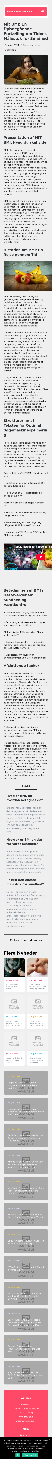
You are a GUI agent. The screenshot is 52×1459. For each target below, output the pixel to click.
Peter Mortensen (32, 45)
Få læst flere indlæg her (26, 940)
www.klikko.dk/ (28, 1421)
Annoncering (26, 1435)
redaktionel (10, 50)
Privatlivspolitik (30, 1455)
